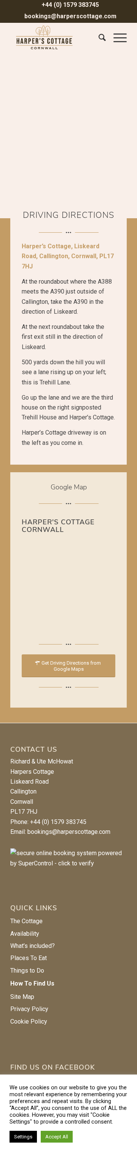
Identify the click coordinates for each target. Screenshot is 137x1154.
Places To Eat (28, 958)
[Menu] (116, 37)
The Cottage (26, 921)
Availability (24, 933)
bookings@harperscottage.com (70, 16)
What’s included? (32, 945)
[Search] (98, 37)
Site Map (22, 996)
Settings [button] (23, 1137)
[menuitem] (70, 5)
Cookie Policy (28, 1021)
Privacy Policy (29, 1009)
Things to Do (27, 970)
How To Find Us (32, 983)
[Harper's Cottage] (57, 37)
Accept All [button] (56, 1137)
